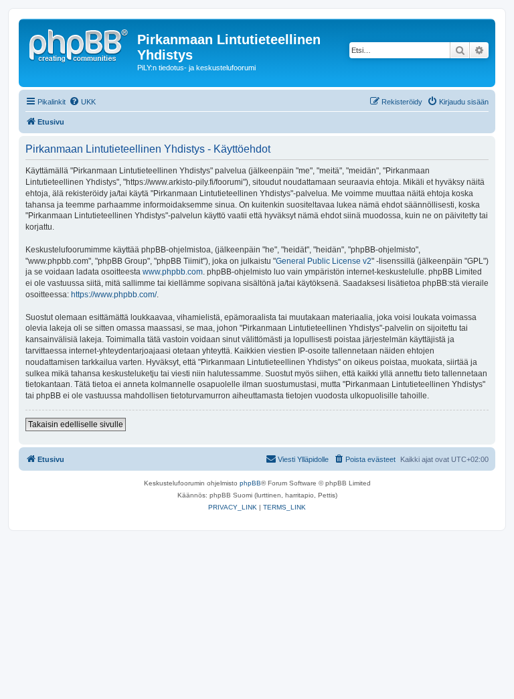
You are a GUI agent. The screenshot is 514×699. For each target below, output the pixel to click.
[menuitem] (82, 102)
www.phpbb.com (173, 272)
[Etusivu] (79, 43)
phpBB (250, 483)
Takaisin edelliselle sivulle (75, 424)
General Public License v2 (323, 261)
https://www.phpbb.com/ (114, 294)
